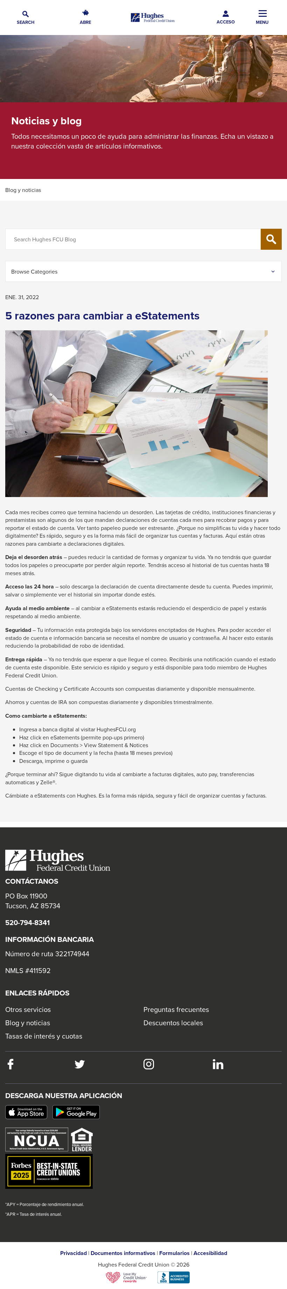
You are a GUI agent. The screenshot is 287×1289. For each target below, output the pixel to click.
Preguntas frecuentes (176, 1009)
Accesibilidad (210, 1253)
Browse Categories (34, 271)
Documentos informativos (123, 1253)
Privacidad (73, 1253)
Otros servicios (28, 1009)
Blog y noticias (27, 1023)
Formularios (174, 1253)
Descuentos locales (173, 1023)
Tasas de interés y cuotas (43, 1036)
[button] (25, 17)
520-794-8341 (27, 923)
